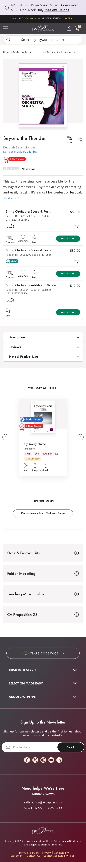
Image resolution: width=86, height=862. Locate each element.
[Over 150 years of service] (43, 653)
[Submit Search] (8, 39)
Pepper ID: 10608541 (18, 290)
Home (6, 52)
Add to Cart (68, 238)
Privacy (46, 852)
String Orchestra (39, 52)
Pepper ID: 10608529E (18, 254)
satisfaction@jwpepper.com (43, 802)
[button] (43, 95)
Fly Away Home (35, 444)
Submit (70, 747)
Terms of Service (29, 852)
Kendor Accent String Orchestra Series (43, 513)
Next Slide (81, 437)
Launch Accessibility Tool (59, 855)
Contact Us (30, 18)
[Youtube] (51, 760)
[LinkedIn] (59, 760)
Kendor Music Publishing (20, 151)
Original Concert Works (54, 52)
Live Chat (67, 18)
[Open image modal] (43, 97)
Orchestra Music (22, 52)
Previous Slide (5, 437)
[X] (35, 760)
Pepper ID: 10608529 (18, 216)
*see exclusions (56, 10)
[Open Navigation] (5, 28)
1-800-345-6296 (43, 794)
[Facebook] (27, 760)
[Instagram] (43, 760)
